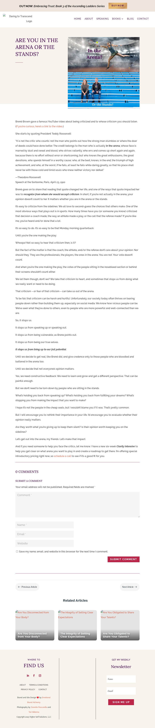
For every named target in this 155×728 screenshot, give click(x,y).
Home (77, 18)
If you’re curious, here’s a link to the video (39, 126)
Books (116, 18)
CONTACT (143, 18)
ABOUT (89, 18)
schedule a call (62, 456)
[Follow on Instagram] (40, 675)
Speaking (102, 18)
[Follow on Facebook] (33, 675)
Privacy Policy (28, 689)
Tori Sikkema (34, 712)
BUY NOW (118, 5)
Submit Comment (123, 559)
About (23, 685)
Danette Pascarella (39, 707)
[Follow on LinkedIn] (27, 675)
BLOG (130, 18)
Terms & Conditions (38, 685)
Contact (42, 689)
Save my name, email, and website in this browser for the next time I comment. (63, 551)
